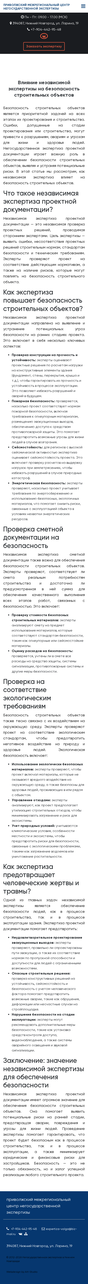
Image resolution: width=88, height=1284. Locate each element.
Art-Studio (31, 1271)
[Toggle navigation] (83, 6)
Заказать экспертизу (44, 46)
